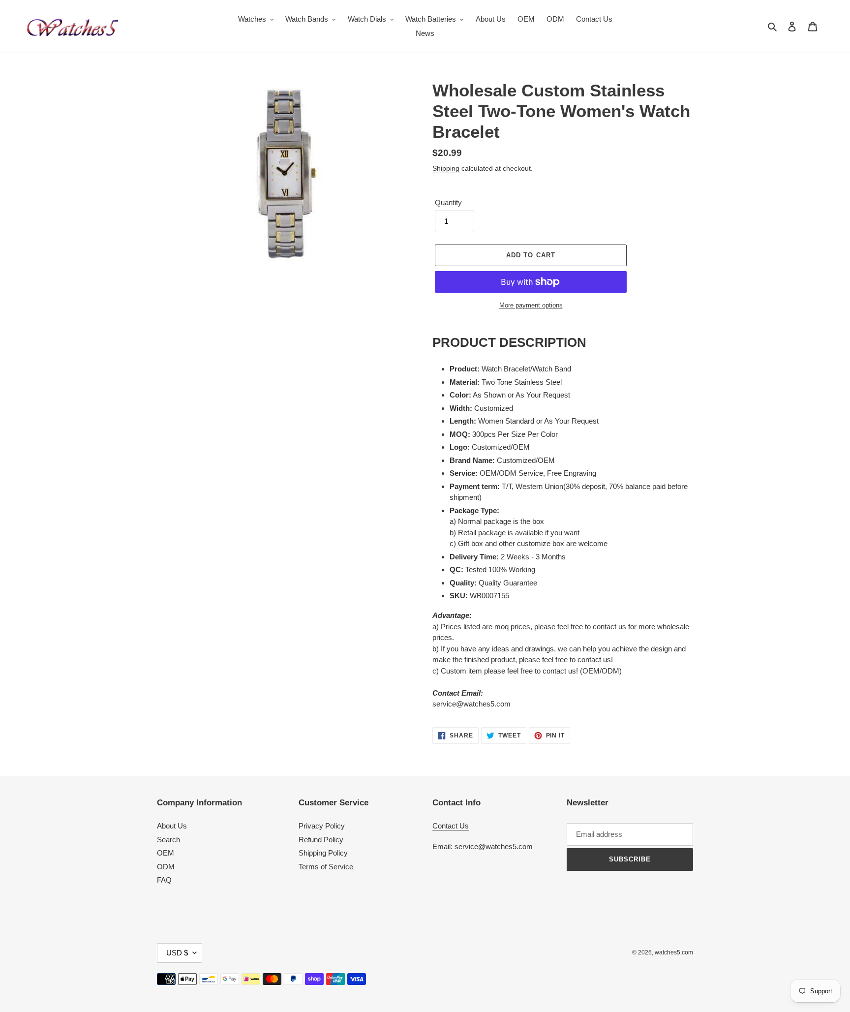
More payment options (531, 305)
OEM (165, 853)
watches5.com (674, 952)
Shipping (445, 168)
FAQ (164, 880)
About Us (172, 826)
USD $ (177, 953)
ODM (166, 866)
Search (168, 839)
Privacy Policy (322, 826)
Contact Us (450, 826)
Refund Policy (321, 839)
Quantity (448, 202)
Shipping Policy (323, 853)
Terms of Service (326, 866)
